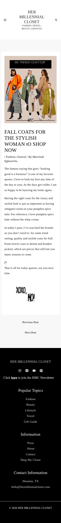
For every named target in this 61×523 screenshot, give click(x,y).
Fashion (10, 156)
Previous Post (30, 322)
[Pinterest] (41, 370)
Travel (30, 416)
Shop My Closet (30, 460)
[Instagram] (19, 370)
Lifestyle (30, 410)
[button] (56, 20)
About (30, 448)
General (21, 156)
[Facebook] (26, 370)
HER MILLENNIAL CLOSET (31, 17)
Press (30, 443)
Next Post (30, 332)
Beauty (30, 404)
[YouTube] (34, 370)
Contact (30, 454)
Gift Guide (30, 421)
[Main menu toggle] (5, 20)
